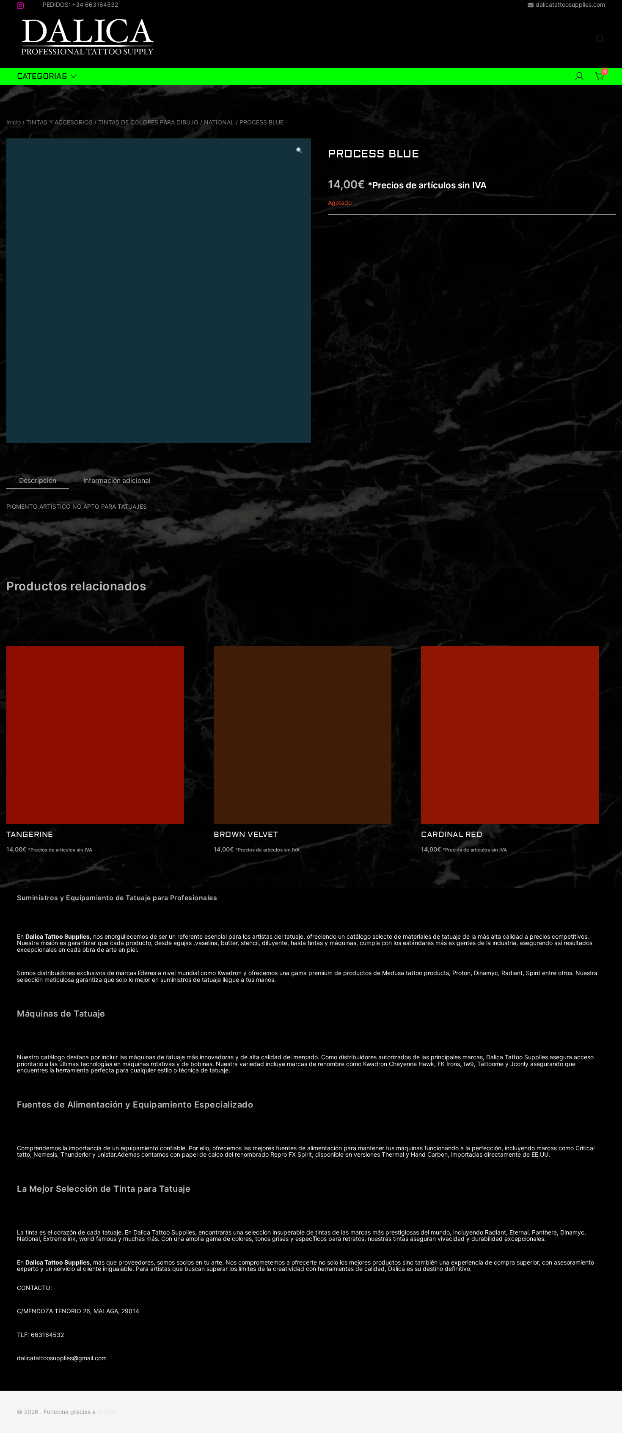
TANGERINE (29, 835)
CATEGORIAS (42, 76)
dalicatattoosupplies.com (570, 4)
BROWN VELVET (246, 835)
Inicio (13, 122)
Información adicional (117, 481)
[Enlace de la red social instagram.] (20, 4)
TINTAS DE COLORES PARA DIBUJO (148, 122)
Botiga (106, 1411)
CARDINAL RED (451, 835)
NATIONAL (219, 122)
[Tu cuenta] (579, 76)
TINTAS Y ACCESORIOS (59, 122)
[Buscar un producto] (600, 38)
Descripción (37, 481)
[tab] (37, 481)
